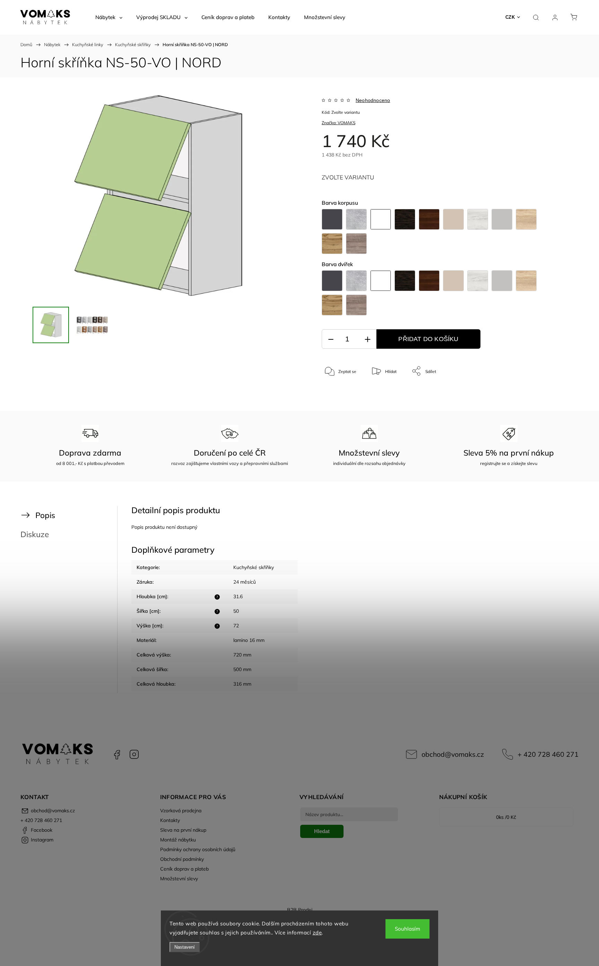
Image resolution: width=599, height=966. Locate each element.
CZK (510, 17)
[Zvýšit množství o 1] (367, 339)
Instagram (134, 754)
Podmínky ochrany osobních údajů (197, 849)
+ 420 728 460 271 (548, 754)
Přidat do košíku (428, 339)
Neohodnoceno (373, 100)
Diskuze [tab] (34, 534)
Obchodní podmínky (182, 859)
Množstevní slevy (179, 878)
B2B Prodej (299, 910)
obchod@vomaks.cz (453, 754)
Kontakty (170, 820)
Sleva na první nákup (183, 830)
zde (317, 932)
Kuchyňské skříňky (253, 567)
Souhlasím (407, 928)
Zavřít (545, 394)
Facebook (117, 754)
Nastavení (184, 947)
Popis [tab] (45, 515)
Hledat (322, 831)
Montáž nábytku (178, 840)
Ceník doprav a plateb (184, 869)
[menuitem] (108, 17)
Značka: (338, 122)
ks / (506, 817)
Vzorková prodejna (180, 810)
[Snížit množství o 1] (330, 339)
